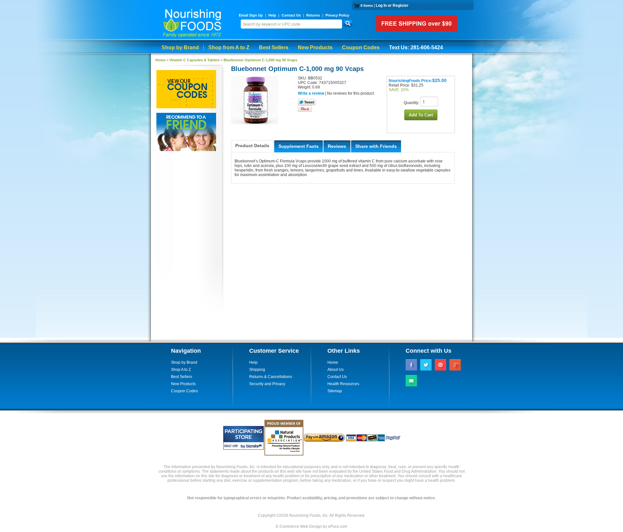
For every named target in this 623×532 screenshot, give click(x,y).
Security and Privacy (267, 384)
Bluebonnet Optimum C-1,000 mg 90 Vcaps (260, 60)
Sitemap (334, 391)
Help (272, 15)
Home (332, 362)
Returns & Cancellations (270, 376)
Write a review (311, 93)
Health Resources (343, 384)
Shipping (257, 369)
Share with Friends (376, 146)
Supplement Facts (298, 146)
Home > (162, 60)
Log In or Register (392, 5)
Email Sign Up (251, 15)
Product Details (252, 145)
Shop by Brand (180, 47)
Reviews (337, 146)
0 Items (366, 5)
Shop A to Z (181, 369)
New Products (315, 47)
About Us (335, 369)
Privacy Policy (337, 15)
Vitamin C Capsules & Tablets (194, 60)
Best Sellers (273, 47)
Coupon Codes (361, 47)
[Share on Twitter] (306, 104)
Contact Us (291, 15)
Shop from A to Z (229, 47)
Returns (313, 15)
